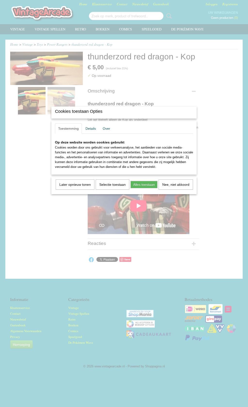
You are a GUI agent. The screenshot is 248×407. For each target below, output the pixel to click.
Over (106, 128)
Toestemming (68, 128)
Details (90, 128)
